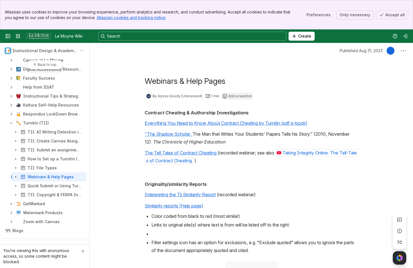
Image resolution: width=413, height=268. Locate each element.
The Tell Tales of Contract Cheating (181, 153)
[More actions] (81, 50)
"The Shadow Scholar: (168, 134)
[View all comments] (399, 219)
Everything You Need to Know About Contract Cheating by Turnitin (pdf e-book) (226, 123)
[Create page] (399, 242)
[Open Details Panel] (399, 231)
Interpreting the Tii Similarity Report (180, 194)
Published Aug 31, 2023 (361, 50)
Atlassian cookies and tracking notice (131, 17)
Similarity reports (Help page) (174, 206)
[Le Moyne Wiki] (39, 36)
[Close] (83, 251)
